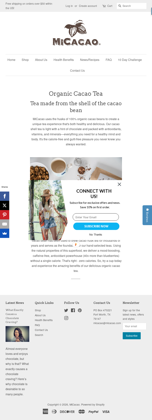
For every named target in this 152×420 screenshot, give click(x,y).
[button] (94, 193)
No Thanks (95, 234)
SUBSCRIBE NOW (96, 226)
